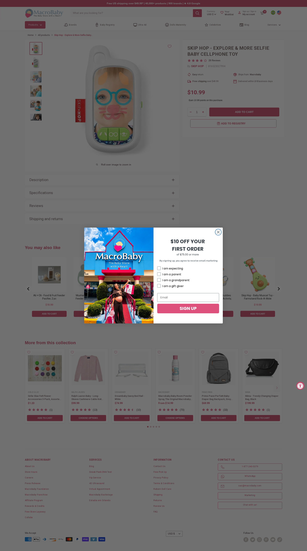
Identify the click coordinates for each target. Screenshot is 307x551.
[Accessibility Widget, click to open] (300, 386)
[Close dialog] (218, 232)
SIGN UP (188, 308)
